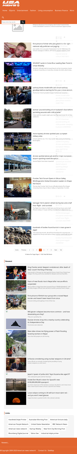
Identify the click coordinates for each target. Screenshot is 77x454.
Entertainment (22, 10)
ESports (12, 10)
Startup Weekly (35, 429)
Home (5, 10)
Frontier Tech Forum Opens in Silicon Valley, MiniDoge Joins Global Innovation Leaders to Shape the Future (52, 181)
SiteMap (51, 450)
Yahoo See (35, 433)
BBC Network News (60, 424)
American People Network (18, 424)
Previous (23, 250)
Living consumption (45, 10)
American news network (18, 429)
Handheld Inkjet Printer (17, 419)
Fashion (33, 10)
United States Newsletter (40, 424)
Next (55, 250)
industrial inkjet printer (50, 433)
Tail (61, 250)
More (72, 10)
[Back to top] (74, 451)
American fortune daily (58, 419)
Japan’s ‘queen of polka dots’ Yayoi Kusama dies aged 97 (49, 374)
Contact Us (42, 450)
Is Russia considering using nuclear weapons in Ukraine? (49, 359)
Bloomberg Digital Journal (18, 433)
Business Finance (61, 10)
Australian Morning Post (38, 419)
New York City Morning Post (54, 429)
